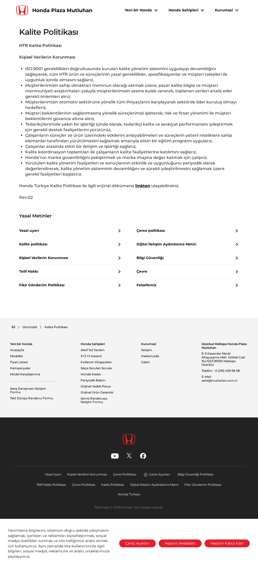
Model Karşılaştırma (25, 374)
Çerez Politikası (124, 474)
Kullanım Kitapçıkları (96, 362)
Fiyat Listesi (19, 362)
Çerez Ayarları (159, 474)
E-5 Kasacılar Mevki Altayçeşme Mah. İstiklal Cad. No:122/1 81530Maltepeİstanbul (223, 359)
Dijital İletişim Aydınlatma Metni (154, 485)
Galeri (145, 362)
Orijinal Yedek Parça (96, 386)
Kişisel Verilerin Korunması (87, 474)
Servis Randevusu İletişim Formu (94, 400)
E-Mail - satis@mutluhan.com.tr (220, 378)
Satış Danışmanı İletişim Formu (28, 390)
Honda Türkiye (129, 494)
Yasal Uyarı (53, 474)
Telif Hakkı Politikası (51, 485)
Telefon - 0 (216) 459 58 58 (221, 371)
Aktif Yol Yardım (93, 350)
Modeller (16, 356)
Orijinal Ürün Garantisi (97, 392)
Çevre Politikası (83, 485)
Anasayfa (17, 350)
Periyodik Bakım (93, 380)
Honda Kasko (91, 374)
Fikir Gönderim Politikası (202, 485)
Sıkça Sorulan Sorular (96, 368)
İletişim (146, 350)
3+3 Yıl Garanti (91, 356)
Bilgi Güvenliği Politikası (195, 474)
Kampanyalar (20, 368)
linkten (142, 185)
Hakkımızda (150, 356)
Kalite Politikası (112, 485)
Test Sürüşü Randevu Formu (31, 398)
